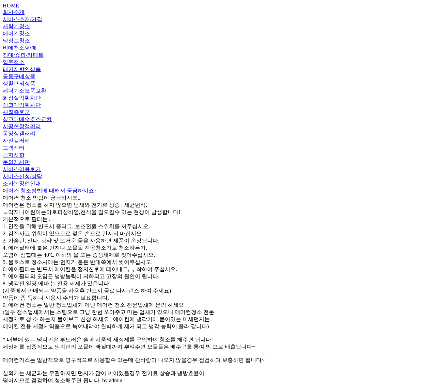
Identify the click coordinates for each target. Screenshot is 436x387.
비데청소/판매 (20, 48)
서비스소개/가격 (22, 19)
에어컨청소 (16, 33)
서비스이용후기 (22, 169)
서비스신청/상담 (22, 176)
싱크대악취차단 (22, 105)
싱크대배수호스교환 (27, 119)
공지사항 (14, 155)
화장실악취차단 (22, 98)
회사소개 (14, 12)
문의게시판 (16, 162)
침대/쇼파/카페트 (23, 55)
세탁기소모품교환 (24, 91)
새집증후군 (16, 112)
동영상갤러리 (19, 133)
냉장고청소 (16, 41)
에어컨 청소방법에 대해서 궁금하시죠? (49, 191)
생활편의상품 (19, 83)
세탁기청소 (16, 26)
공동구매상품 (19, 76)
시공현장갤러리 (22, 126)
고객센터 (14, 148)
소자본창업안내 (22, 183)
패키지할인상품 (22, 69)
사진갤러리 (16, 141)
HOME (11, 6)
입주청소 (14, 62)
